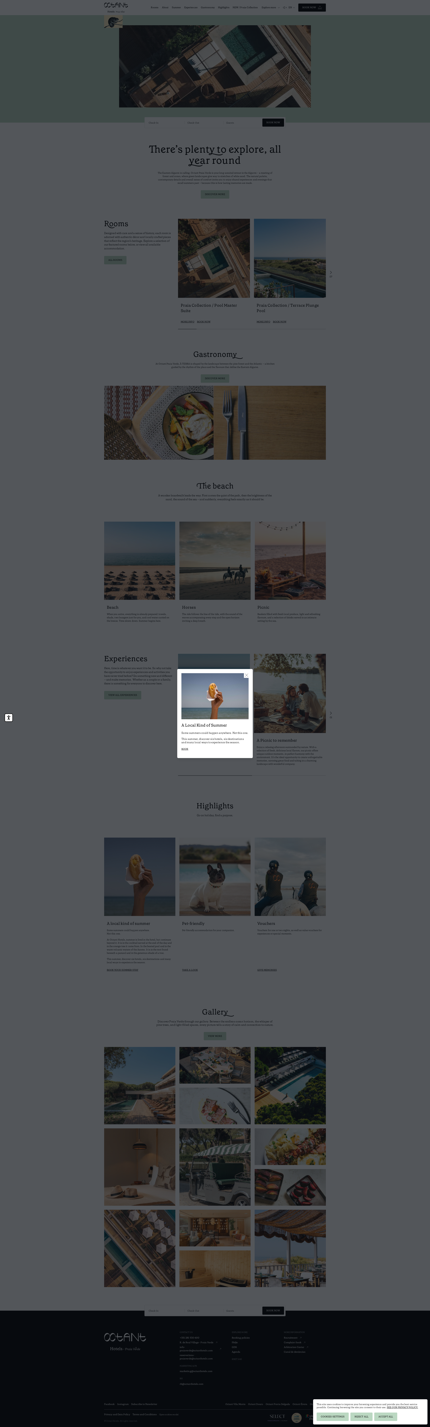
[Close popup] (246, 675)
